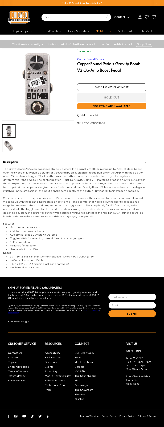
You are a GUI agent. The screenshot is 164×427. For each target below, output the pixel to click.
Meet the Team (84, 362)
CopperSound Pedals (90, 59)
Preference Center (56, 385)
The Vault (81, 394)
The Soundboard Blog (85, 378)
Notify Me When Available (112, 106)
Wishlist (79, 399)
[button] (74, 162)
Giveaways (81, 385)
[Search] (107, 17)
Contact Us (15, 353)
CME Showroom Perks (84, 355)
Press (48, 389)
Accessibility (52, 353)
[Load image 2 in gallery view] (8, 145)
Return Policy (109, 416)
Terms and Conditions (90, 310)
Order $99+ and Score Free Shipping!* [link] (82, 3)
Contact (119, 17)
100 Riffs (80, 371)
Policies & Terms (55, 380)
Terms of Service (18, 371)
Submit (132, 313)
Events (49, 366)
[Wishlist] (146, 16)
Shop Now (144, 44)
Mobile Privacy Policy (58, 376)
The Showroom (84, 389)
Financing (51, 371)
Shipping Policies (18, 366)
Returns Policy (16, 376)
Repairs (12, 362)
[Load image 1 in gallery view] (8, 131)
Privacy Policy (13, 313)
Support (13, 357)
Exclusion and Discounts (53, 360)
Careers (79, 366)
